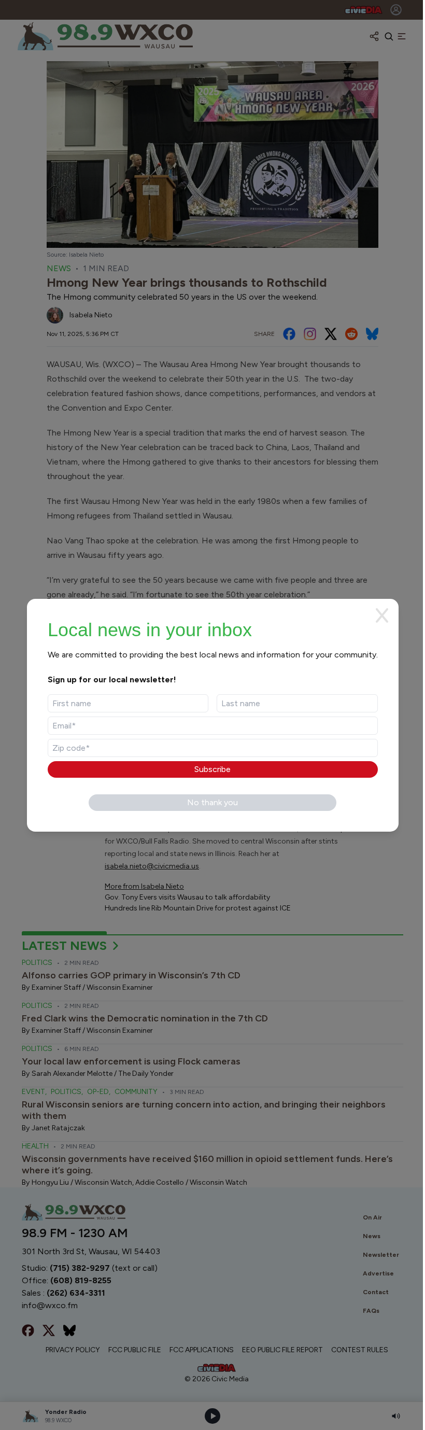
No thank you (212, 802)
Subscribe (212, 769)
